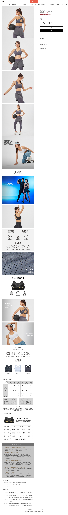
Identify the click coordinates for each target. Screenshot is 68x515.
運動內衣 (19, 4)
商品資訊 (42, 38)
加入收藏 (51, 33)
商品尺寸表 (42, 44)
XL (48, 22)
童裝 (39, 4)
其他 (48, 4)
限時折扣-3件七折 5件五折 (46, 14)
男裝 (35, 4)
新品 (10, 4)
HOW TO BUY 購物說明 (38, 509)
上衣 (28, 4)
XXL (51, 22)
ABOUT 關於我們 (28, 509)
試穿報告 (42, 48)
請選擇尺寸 (51, 30)
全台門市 (57, 4)
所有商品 (52, 4)
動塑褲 (24, 4)
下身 (32, 4)
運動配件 (43, 4)
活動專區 (14, 4)
